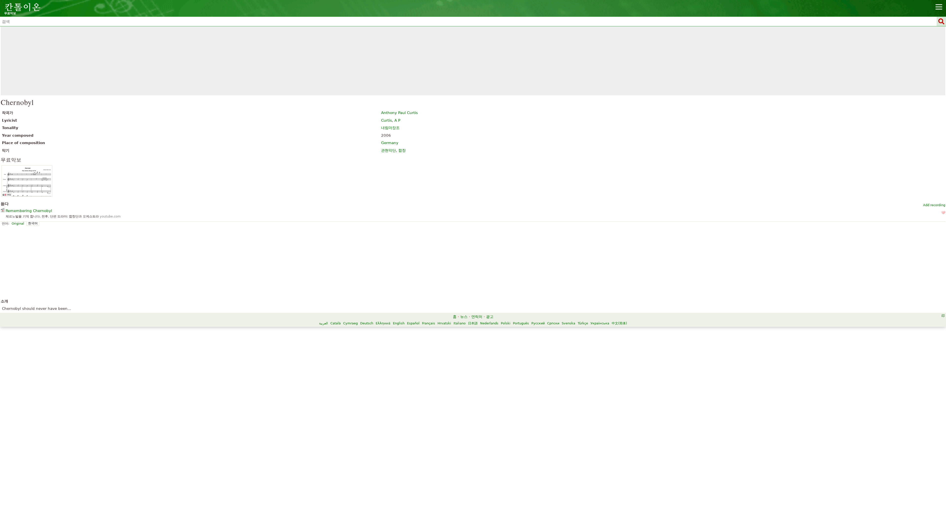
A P (397, 120)
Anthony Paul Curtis (399, 113)
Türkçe (583, 323)
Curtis (386, 120)
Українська (600, 323)
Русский (538, 323)
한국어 (33, 223)
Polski (505, 323)
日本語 (473, 323)
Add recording (934, 205)
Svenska (568, 323)
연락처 (476, 317)
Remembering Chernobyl (29, 211)
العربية (323, 323)
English (399, 323)
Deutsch (366, 323)
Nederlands (489, 323)
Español (413, 323)
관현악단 (388, 150)
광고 (489, 317)
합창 (402, 150)
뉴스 (464, 317)
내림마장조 (390, 128)
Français (428, 323)
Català (335, 323)
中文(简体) (619, 323)
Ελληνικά (383, 323)
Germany (389, 143)
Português (521, 323)
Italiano (460, 323)
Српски (553, 323)
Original (18, 223)
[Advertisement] (473, 60)
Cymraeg (350, 323)
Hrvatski (444, 323)
